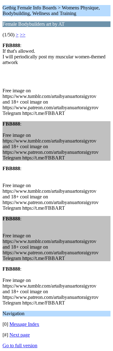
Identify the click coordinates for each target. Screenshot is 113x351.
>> (22, 34)
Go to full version (20, 345)
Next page (19, 335)
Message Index (24, 324)
